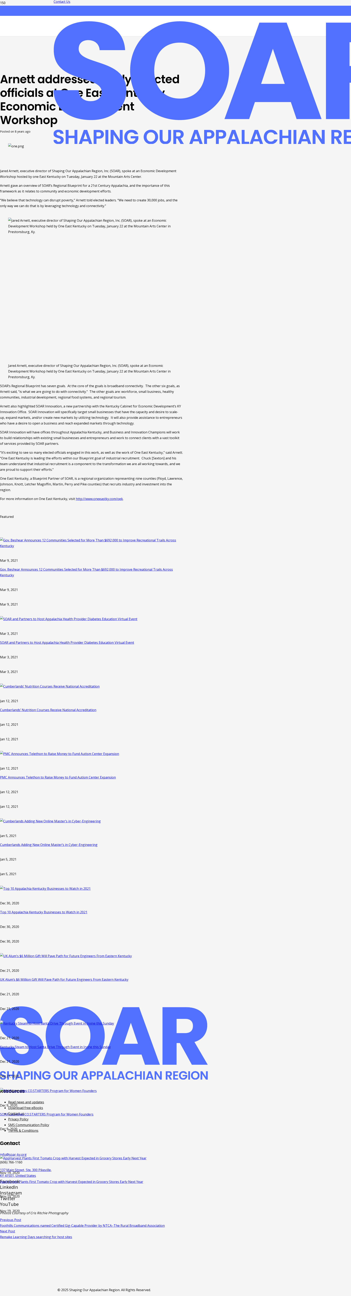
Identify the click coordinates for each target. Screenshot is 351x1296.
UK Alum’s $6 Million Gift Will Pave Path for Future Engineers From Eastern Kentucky (64, 979)
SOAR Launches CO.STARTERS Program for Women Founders (46, 1114)
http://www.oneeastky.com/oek (99, 499)
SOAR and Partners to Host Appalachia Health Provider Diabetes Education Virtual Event (67, 642)
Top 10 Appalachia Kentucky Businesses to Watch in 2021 (43, 912)
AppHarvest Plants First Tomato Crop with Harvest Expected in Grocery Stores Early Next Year (71, 1181)
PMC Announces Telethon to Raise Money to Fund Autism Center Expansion (58, 777)
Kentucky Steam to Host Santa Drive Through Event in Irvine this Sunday (55, 1047)
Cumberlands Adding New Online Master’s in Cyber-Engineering (49, 844)
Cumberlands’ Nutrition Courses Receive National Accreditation (48, 710)
